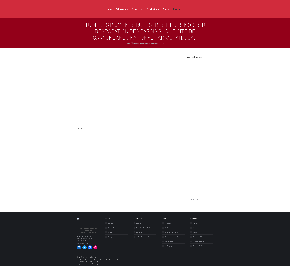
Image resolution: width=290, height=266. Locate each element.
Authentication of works (144, 237)
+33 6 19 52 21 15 (82, 241)
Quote (110, 219)
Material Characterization (145, 228)
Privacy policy (97, 264)
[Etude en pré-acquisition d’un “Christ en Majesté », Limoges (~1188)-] (191, 152)
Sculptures (168, 228)
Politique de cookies (97, 259)
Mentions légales (83, 259)
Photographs (169, 246)
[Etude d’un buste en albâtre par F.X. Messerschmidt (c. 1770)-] (200, 143)
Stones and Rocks (199, 237)
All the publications (193, 199)
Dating (138, 223)
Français (111, 237)
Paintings (168, 223)
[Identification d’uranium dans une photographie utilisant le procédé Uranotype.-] (191, 73)
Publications (112, 228)
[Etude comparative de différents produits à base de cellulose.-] (200, 117)
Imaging (139, 232)
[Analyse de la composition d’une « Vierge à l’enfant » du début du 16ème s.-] (200, 135)
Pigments (196, 223)
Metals (195, 228)
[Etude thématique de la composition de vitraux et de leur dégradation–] (191, 126)
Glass (195, 232)
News (110, 232)
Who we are (112, 223)
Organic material (198, 241)
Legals (79, 264)
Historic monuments (172, 237)
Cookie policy (87, 264)
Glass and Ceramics (171, 232)
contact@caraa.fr (82, 243)
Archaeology (169, 241)
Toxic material (198, 246)
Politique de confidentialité (114, 259)
